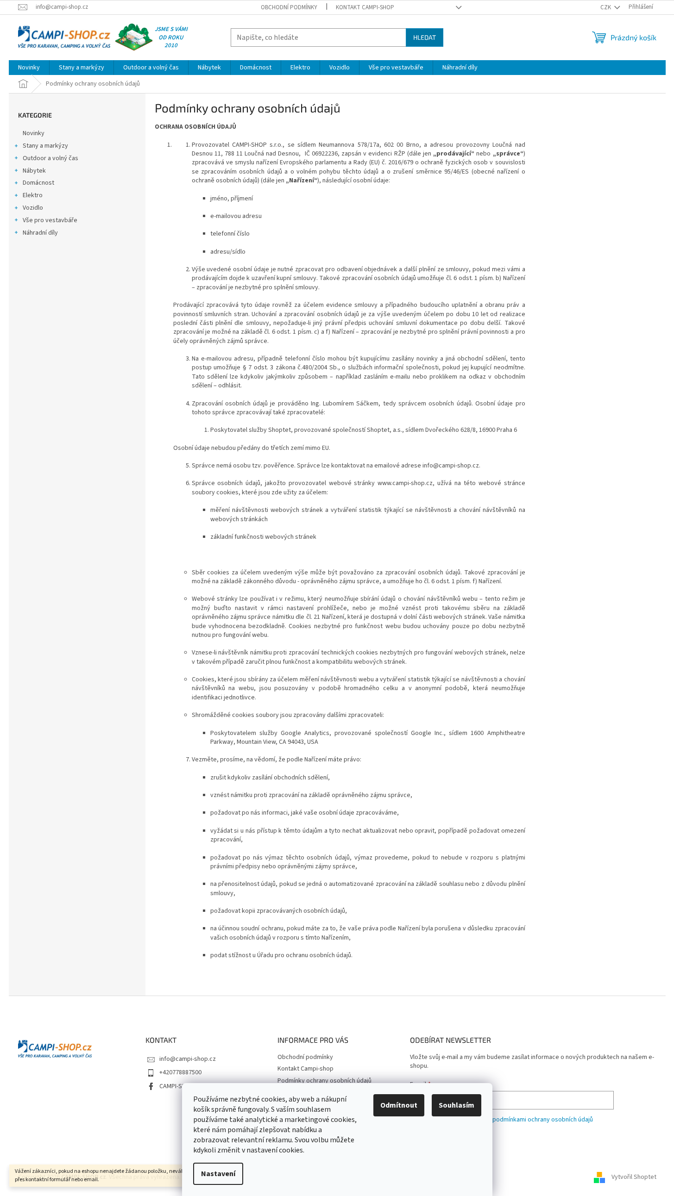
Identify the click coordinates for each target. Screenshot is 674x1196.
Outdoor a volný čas (50, 158)
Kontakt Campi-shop (365, 7)
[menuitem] (29, 67)
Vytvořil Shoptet (633, 1177)
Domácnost (38, 182)
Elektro (33, 195)
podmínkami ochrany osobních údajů (542, 1119)
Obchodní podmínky (289, 7)
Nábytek (34, 170)
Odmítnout (398, 1105)
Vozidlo (33, 207)
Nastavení (218, 1174)
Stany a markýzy (45, 145)
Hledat (424, 37)
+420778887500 (180, 1072)
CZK (606, 7)
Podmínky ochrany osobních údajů (324, 1080)
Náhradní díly (40, 232)
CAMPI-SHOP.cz (180, 1086)
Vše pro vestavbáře (50, 220)
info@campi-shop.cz (187, 1059)
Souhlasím (456, 1105)
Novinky (33, 133)
